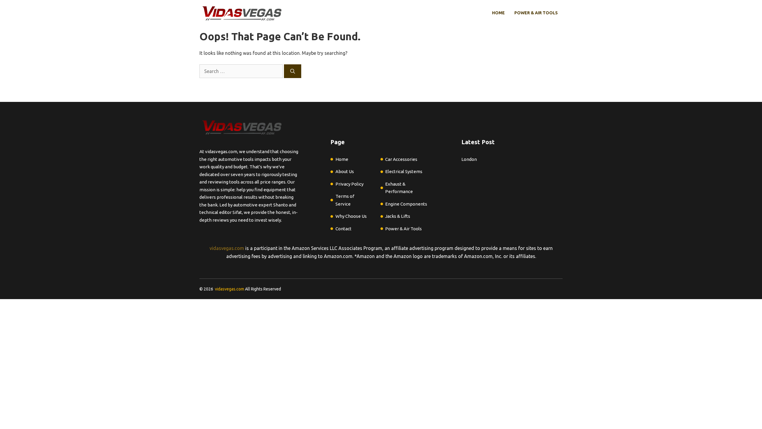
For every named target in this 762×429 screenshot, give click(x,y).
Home (498, 12)
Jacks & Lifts (397, 216)
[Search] (292, 71)
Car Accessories (401, 159)
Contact (343, 228)
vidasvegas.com (227, 248)
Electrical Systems (403, 171)
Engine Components (406, 203)
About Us (344, 171)
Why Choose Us (351, 216)
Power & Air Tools (536, 12)
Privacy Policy (349, 183)
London (469, 159)
